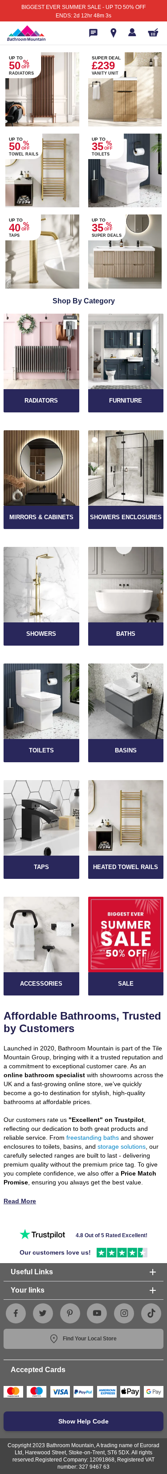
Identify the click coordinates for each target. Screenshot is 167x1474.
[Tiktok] (151, 1313)
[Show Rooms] (114, 33)
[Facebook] (15, 1313)
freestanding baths (92, 1137)
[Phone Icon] (93, 33)
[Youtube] (97, 1313)
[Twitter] (42, 1313)
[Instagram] (124, 1313)
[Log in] (132, 32)
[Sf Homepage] (26, 33)
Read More (20, 1201)
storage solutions (122, 1146)
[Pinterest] (69, 1313)
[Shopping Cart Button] (153, 32)
